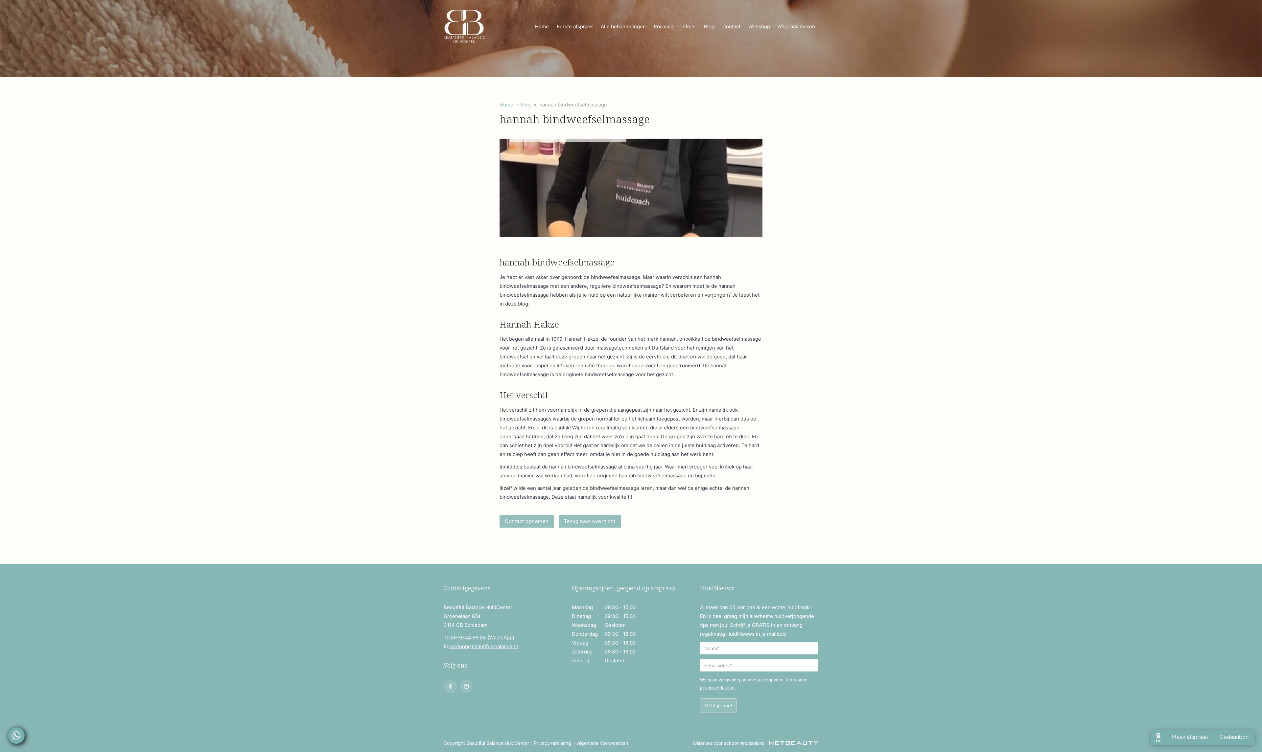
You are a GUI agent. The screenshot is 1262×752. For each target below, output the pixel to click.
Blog (709, 26)
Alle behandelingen (623, 26)
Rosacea (663, 26)
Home (542, 26)
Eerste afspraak (575, 26)
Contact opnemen (527, 521)
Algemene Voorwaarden (602, 743)
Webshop (759, 26)
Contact (731, 26)
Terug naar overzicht (590, 521)
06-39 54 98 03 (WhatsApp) (481, 637)
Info (685, 26)
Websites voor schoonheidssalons (729, 743)
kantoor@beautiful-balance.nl (483, 646)
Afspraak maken (796, 26)
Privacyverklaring (552, 743)
